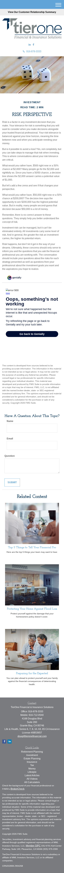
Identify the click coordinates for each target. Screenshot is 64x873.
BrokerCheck (17, 789)
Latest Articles (32, 775)
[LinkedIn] (30, 44)
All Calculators (32, 782)
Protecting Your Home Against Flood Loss (32, 609)
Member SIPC (33, 845)
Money (32, 768)
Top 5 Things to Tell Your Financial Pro (32, 547)
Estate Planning (32, 758)
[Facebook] (33, 44)
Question (9, 456)
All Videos (32, 779)
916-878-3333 (33, 51)
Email (10, 438)
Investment (32, 755)
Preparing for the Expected (32, 673)
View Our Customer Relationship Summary (32, 12)
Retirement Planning (32, 751)
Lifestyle (32, 772)
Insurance (32, 762)
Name (10, 421)
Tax (32, 765)
